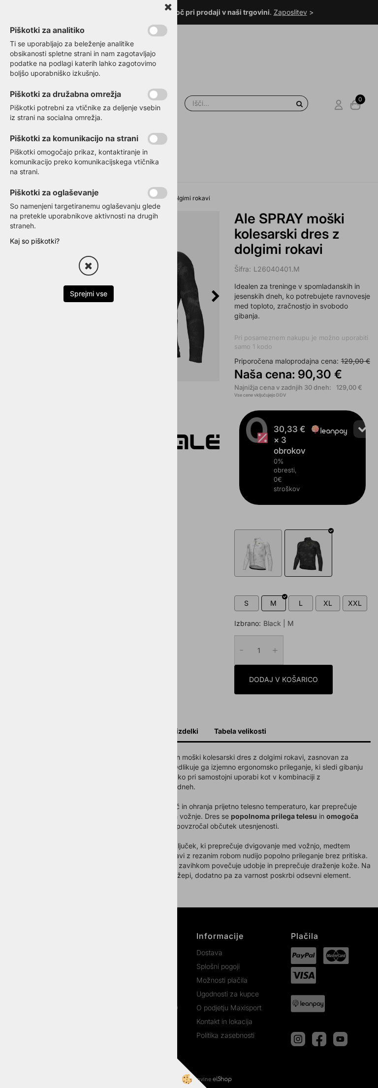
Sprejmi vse (88, 293)
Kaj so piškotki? (35, 241)
